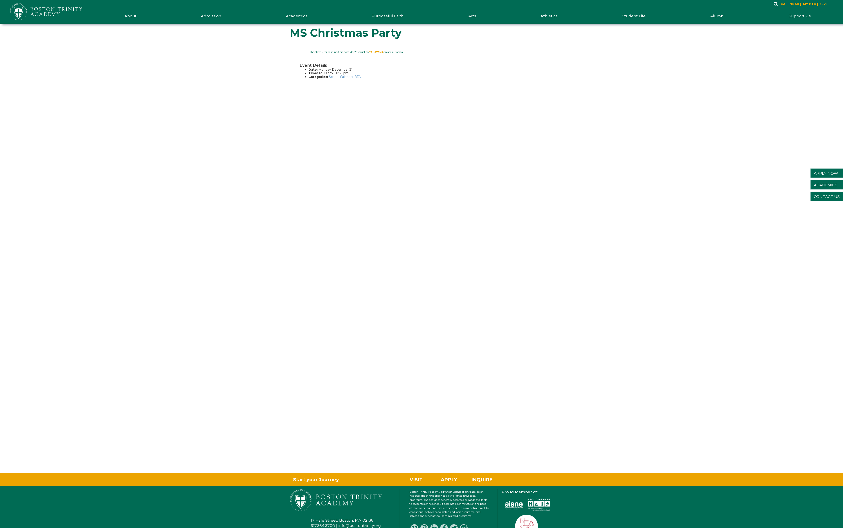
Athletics (549, 16)
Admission (211, 16)
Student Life (634, 16)
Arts (472, 16)
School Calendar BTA (345, 77)
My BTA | (810, 4)
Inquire (481, 479)
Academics (296, 16)
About (130, 16)
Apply (449, 479)
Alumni (717, 16)
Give (824, 4)
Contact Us (827, 196)
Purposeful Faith (388, 16)
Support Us (800, 16)
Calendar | (791, 4)
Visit (416, 479)
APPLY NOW (826, 173)
